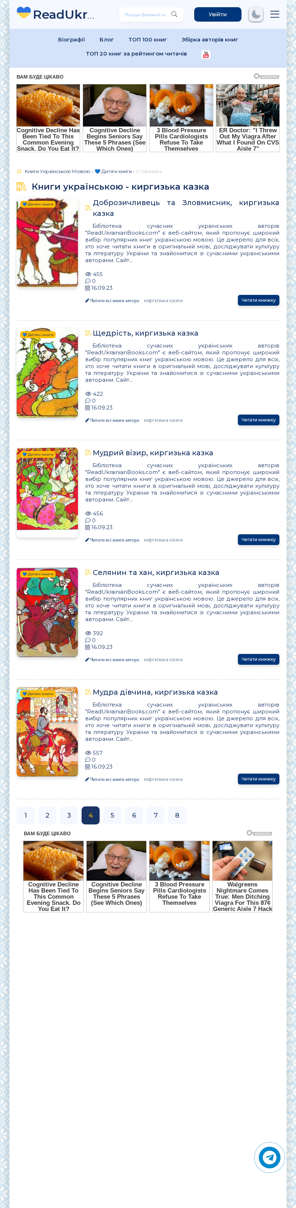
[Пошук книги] (174, 14)
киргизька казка (163, 300)
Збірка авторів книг (210, 39)
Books (65, 14)
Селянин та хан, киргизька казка (156, 572)
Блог (107, 39)
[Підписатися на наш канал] (206, 55)
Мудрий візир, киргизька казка (153, 452)
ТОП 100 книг (148, 39)
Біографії (71, 39)
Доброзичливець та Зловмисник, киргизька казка (186, 208)
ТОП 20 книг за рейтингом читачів (136, 53)
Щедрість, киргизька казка (146, 333)
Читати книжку (258, 300)
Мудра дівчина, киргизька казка (155, 692)
